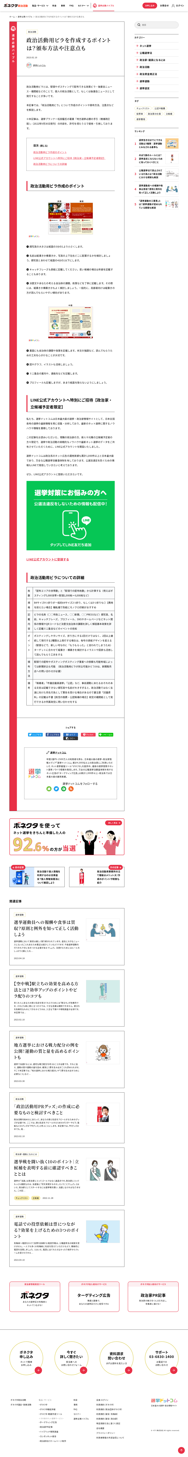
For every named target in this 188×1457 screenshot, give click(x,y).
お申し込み (150, 5)
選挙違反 (145, 88)
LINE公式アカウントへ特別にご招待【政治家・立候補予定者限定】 (69, 158)
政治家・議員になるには (26, 1154)
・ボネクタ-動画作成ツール (50, 1414)
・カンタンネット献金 (47, 1436)
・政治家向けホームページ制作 (52, 1441)
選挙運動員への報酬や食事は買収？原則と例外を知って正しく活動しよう (46, 928)
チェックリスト (22, 1198)
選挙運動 (20, 914)
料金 (54, 5)
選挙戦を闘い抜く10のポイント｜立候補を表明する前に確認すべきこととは (46, 1168)
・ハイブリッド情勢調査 (48, 1431)
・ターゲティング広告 (48, 1422)
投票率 (139, 113)
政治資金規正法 (148, 74)
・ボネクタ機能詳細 (47, 1409)
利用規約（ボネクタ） (105, 1404)
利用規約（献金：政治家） (107, 1418)
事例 (63, 5)
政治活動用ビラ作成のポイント (50, 152)
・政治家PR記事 (46, 1426)
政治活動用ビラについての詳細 (50, 164)
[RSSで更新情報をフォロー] (71, 788)
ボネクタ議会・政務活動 (21, 1404)
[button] (138, 24)
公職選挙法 (146, 52)
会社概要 (100, 1428)
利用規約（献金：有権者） (107, 1414)
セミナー (77, 1414)
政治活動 (32, 31)
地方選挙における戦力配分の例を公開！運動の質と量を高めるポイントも (47, 1051)
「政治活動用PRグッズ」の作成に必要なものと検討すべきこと (47, 1109)
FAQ (71, 5)
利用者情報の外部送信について (110, 1437)
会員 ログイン (102, 1399)
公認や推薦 (160, 108)
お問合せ (164, 5)
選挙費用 (140, 119)
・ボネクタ (43, 1404)
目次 (36, 145)
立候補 (36, 1198)
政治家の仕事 (154, 113)
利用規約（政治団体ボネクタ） (109, 1409)
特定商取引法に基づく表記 (108, 1423)
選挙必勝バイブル (81, 1418)
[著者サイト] (49, 788)
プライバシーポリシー (105, 1432)
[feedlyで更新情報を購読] (63, 788)
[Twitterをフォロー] (56, 788)
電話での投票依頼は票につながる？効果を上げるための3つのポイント (46, 1230)
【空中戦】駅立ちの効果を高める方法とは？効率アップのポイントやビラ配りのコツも (46, 990)
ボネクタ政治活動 (18, 1399)
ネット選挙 (145, 45)
